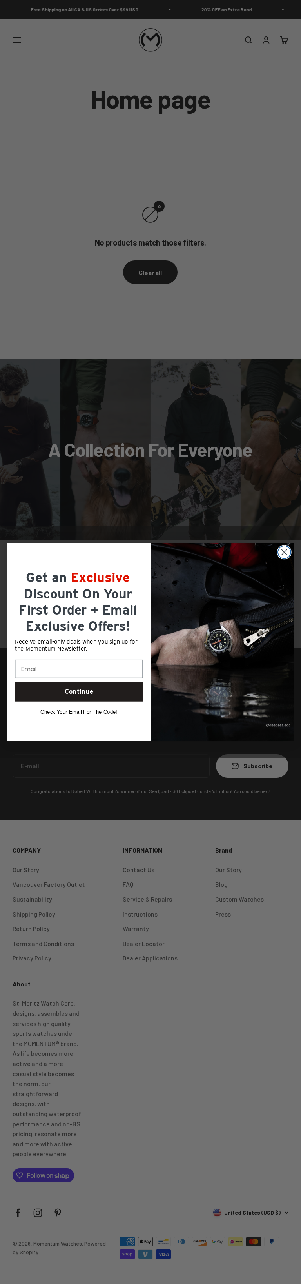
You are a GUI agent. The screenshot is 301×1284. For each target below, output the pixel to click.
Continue (79, 691)
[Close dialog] (284, 552)
